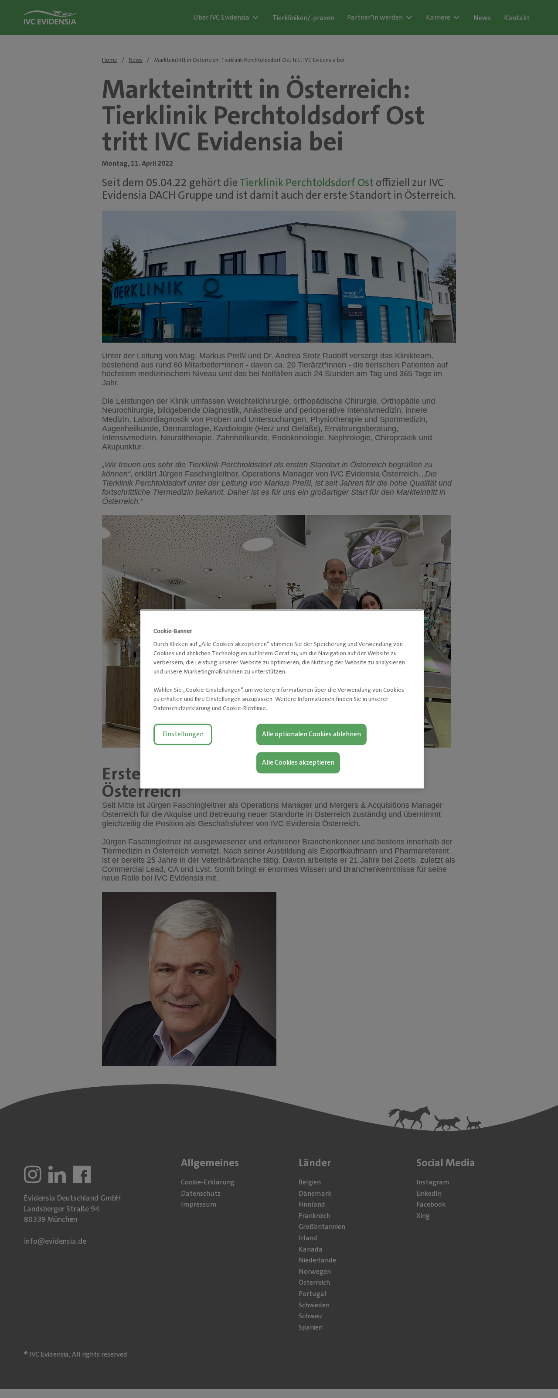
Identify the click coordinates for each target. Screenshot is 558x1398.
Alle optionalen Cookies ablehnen (311, 734)
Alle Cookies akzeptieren (298, 762)
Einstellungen (183, 734)
